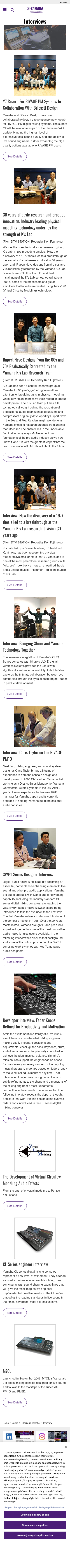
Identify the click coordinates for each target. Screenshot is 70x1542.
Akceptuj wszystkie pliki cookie (35, 1535)
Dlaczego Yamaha (31, 1422)
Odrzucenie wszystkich (35, 1525)
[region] (35, 1492)
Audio (15, 1422)
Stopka (8, 1507)
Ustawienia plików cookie (35, 1514)
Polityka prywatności (25, 1507)
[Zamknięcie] (66, 1447)
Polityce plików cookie (51, 1507)
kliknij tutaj (10, 1498)
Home (6, 1422)
